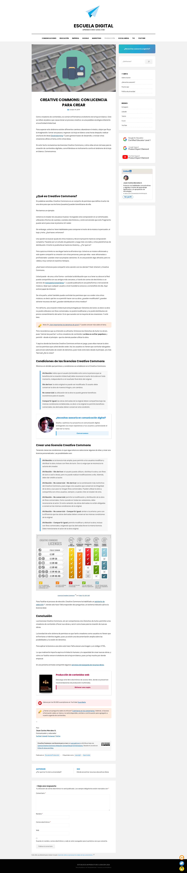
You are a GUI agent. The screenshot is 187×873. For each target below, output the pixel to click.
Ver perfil (128, 197)
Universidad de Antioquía (139, 193)
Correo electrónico (43, 822)
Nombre (39, 814)
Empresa (75, 38)
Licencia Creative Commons (66, 595)
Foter (80, 595)
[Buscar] (148, 61)
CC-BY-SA (86, 595)
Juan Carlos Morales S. (132, 183)
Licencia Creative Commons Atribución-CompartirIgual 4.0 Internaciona (60, 746)
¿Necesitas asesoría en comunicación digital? (81, 417)
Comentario (41, 793)
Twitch (124, 116)
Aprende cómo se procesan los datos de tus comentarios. (75, 855)
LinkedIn (44, 736)
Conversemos (82, 433)
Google (85, 38)
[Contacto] (181, 863)
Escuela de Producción (52, 755)
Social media (123, 38)
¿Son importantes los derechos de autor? (64, 325)
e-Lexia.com (127, 193)
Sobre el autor (126, 78)
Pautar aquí (125, 87)
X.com (124, 121)
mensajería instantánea (54, 283)
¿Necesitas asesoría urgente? (137, 49)
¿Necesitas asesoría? (128, 82)
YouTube (141, 38)
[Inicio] (181, 857)
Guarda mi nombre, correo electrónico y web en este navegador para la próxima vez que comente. (71, 841)
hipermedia (86, 755)
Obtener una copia (82, 687)
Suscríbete (82, 702)
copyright (78, 755)
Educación (64, 38)
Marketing (96, 38)
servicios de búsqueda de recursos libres (88, 665)
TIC (133, 38)
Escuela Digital (93, 26)
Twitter (58, 736)
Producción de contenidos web (72, 674)
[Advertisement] (73, 173)
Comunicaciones (49, 38)
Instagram (51, 736)
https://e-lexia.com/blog (46, 748)
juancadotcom (75, 743)
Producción (110, 38)
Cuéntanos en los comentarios (83, 711)
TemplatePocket (92, 867)
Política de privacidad (128, 91)
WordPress (108, 867)
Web (37, 830)
